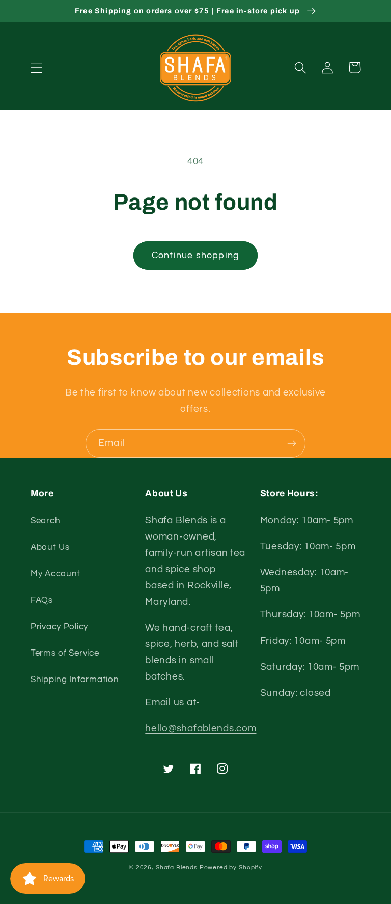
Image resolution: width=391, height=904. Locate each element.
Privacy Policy (59, 626)
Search (45, 520)
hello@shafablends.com (200, 728)
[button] (36, 67)
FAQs (42, 600)
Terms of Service (65, 653)
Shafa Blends (177, 867)
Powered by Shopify (231, 867)
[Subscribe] (291, 443)
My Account (55, 573)
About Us (50, 547)
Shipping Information (75, 679)
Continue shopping (195, 255)
